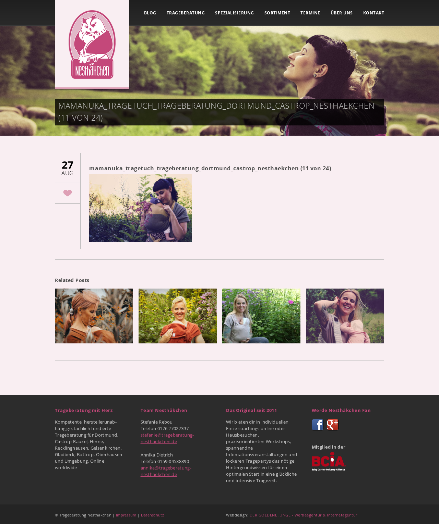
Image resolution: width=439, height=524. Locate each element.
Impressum (126, 514)
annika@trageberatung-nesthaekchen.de (166, 471)
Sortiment (277, 13)
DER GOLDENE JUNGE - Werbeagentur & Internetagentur (303, 514)
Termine (310, 13)
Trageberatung (186, 13)
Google (333, 424)
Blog (150, 13)
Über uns (342, 13)
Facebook (317, 424)
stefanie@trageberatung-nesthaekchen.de (167, 438)
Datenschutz (152, 514)
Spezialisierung (234, 13)
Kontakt (373, 13)
